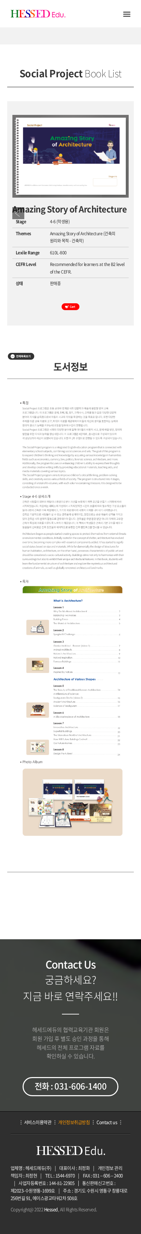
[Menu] (126, 13)
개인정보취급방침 (74, 1122)
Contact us (107, 1122)
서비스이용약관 (38, 1122)
